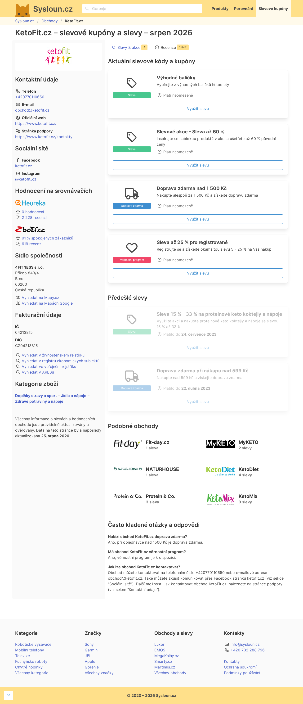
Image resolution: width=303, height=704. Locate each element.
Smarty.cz (163, 661)
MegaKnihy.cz (166, 655)
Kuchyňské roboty (31, 661)
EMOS (159, 650)
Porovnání (243, 8)
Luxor (159, 644)
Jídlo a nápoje (73, 395)
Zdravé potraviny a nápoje (39, 401)
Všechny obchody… (171, 672)
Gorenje (92, 667)
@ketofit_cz (25, 179)
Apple (90, 661)
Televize (22, 655)
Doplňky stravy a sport (36, 395)
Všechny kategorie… (33, 672)
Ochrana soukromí (240, 667)
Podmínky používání (242, 672)
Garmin (91, 650)
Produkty (220, 8)
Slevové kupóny (273, 8)
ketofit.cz (23, 165)
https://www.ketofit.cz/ (36, 123)
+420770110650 (29, 97)
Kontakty (232, 661)
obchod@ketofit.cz (32, 110)
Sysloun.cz (24, 20)
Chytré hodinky (29, 667)
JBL (88, 655)
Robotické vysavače (33, 644)
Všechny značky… (100, 672)
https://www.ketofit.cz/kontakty (43, 136)
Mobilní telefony (29, 650)
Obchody (49, 20)
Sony (89, 644)
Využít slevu (198, 108)
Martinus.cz (164, 667)
